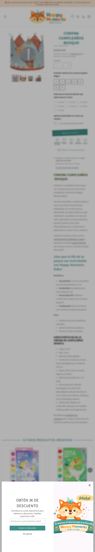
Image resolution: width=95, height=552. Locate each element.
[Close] (89, 485)
